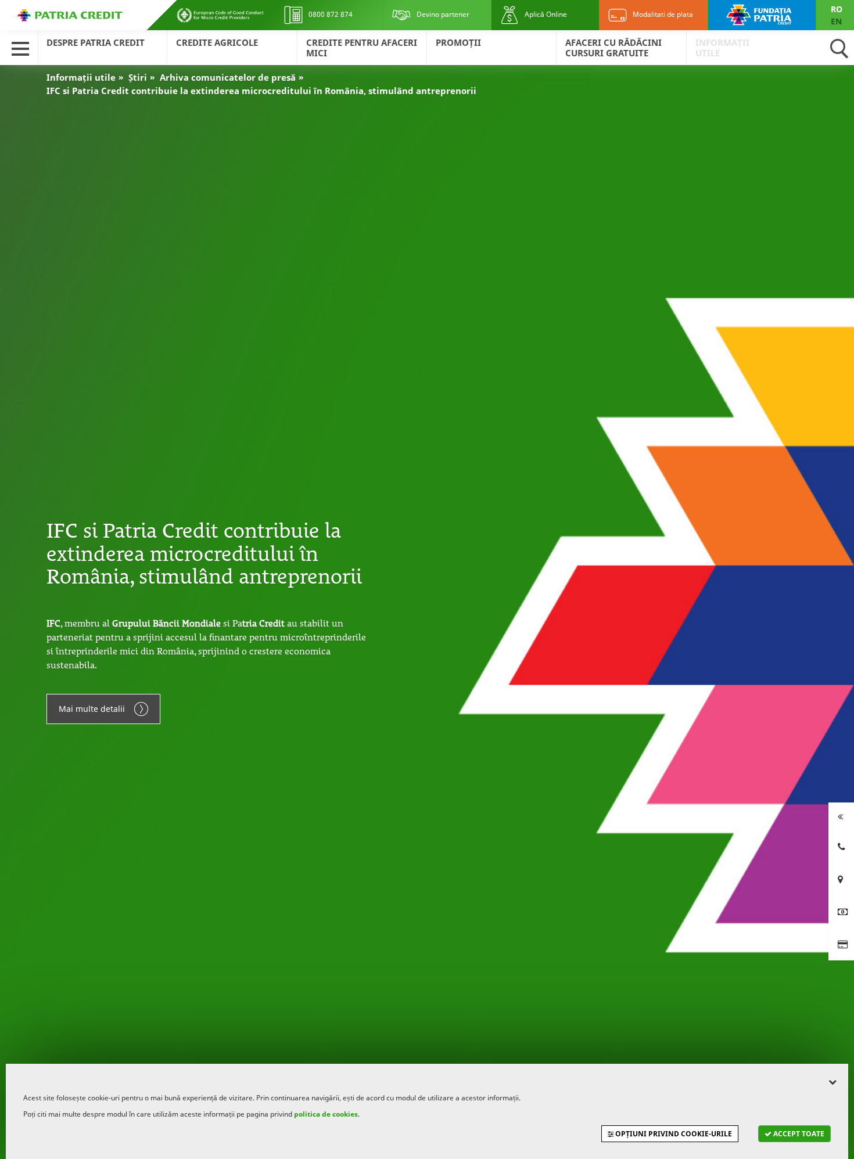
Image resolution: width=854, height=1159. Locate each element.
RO (836, 9)
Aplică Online (545, 14)
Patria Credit (70, 15)
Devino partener (442, 14)
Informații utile (722, 48)
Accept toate (798, 1134)
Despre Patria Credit (95, 42)
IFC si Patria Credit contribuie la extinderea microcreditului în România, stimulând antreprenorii (261, 90)
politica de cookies (326, 1114)
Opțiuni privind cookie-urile (672, 1134)
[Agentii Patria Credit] (841, 879)
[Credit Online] (841, 911)
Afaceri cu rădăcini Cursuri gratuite (613, 48)
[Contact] (841, 846)
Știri (137, 77)
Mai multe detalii (92, 708)
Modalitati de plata (662, 14)
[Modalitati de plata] (841, 944)
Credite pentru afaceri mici (361, 48)
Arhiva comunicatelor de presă (228, 77)
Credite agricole (217, 42)
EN (836, 21)
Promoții (458, 42)
